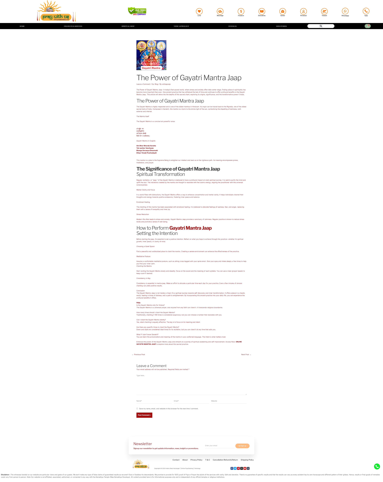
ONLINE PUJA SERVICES (73, 26)
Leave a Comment (143, 84)
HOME (22, 26)
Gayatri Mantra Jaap (190, 228)
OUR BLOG (232, 26)
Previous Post (138, 354)
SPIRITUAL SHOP (128, 26)
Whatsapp (345, 16)
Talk (366, 16)
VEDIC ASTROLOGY (181, 26)
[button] (321, 26)
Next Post (246, 354)
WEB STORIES (281, 26)
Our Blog (155, 84)
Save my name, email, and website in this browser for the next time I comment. (168, 409)
